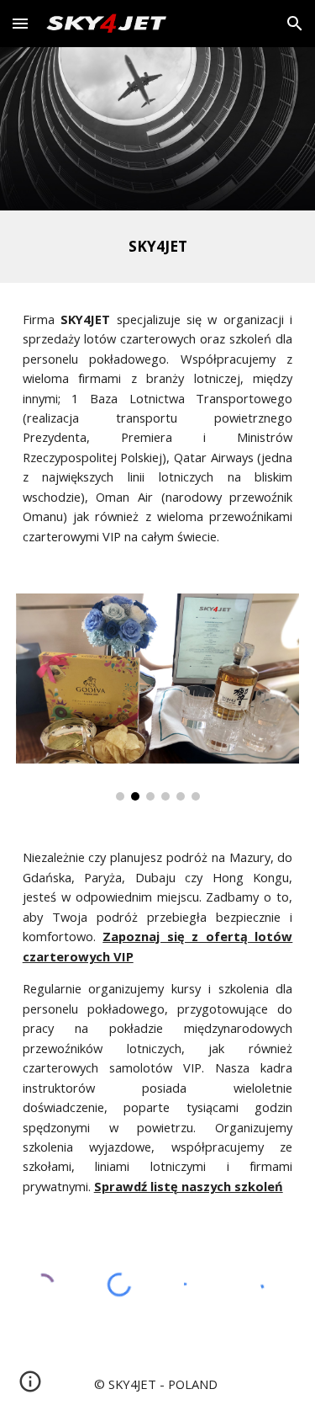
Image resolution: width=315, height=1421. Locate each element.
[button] (20, 23)
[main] (158, 247)
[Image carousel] (158, 697)
